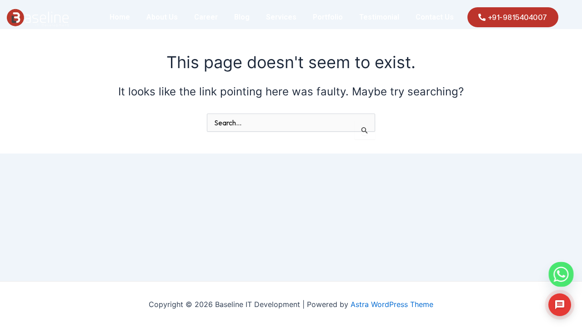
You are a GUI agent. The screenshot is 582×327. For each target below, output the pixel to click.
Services (281, 17)
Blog (242, 17)
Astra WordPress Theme (392, 304)
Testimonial (379, 17)
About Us (162, 17)
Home (120, 17)
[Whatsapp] (553, 266)
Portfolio (328, 17)
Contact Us (435, 17)
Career (206, 17)
